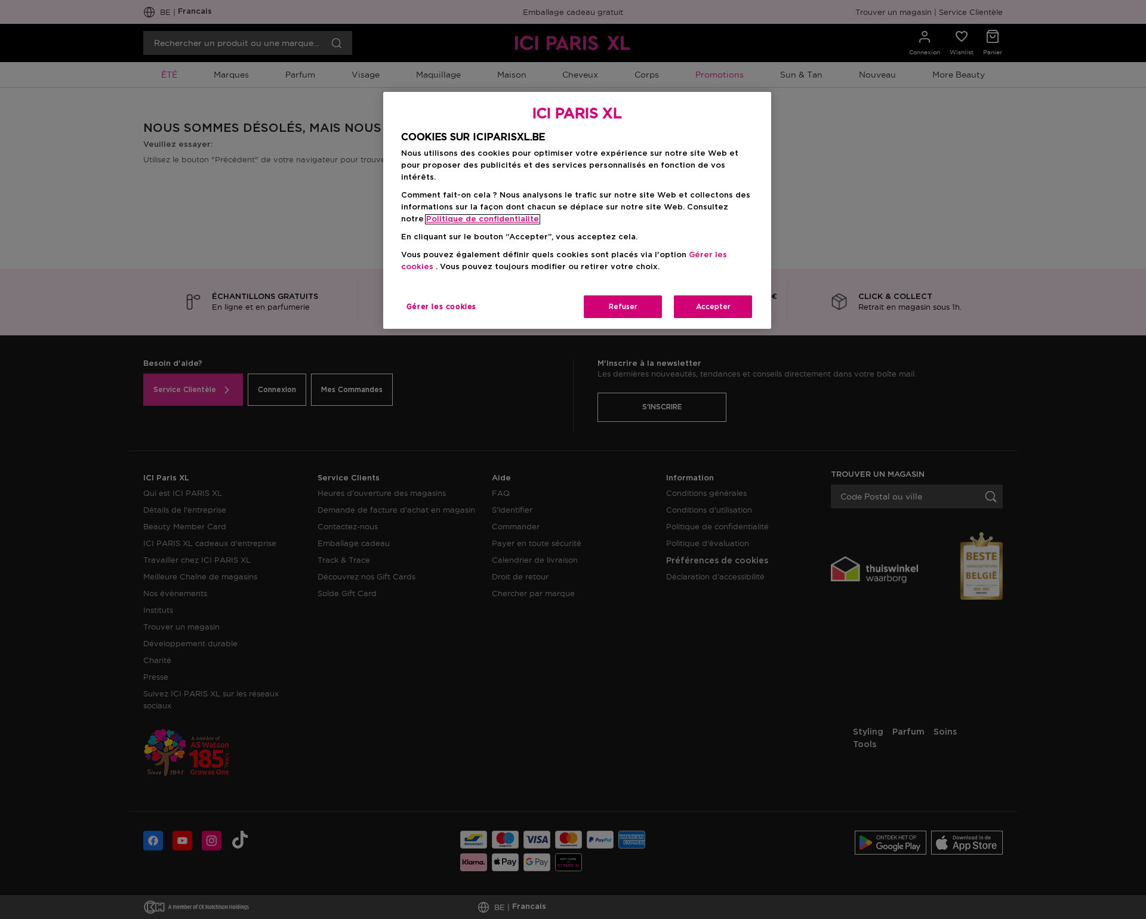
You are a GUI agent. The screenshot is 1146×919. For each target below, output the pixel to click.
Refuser (623, 306)
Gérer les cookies (441, 306)
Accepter (713, 306)
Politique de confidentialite (482, 219)
